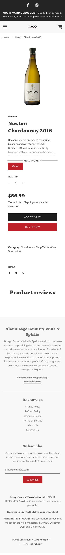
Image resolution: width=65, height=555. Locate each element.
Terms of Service (32, 420)
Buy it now (32, 227)
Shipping (29, 202)
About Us (32, 425)
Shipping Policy (32, 416)
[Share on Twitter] (16, 273)
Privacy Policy (32, 406)
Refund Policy (32, 411)
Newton (12, 116)
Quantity (13, 176)
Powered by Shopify (32, 543)
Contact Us (32, 430)
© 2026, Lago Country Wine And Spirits (31, 539)
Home (6, 37)
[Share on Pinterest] (23, 273)
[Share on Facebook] (10, 273)
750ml (15, 166)
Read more (31, 160)
